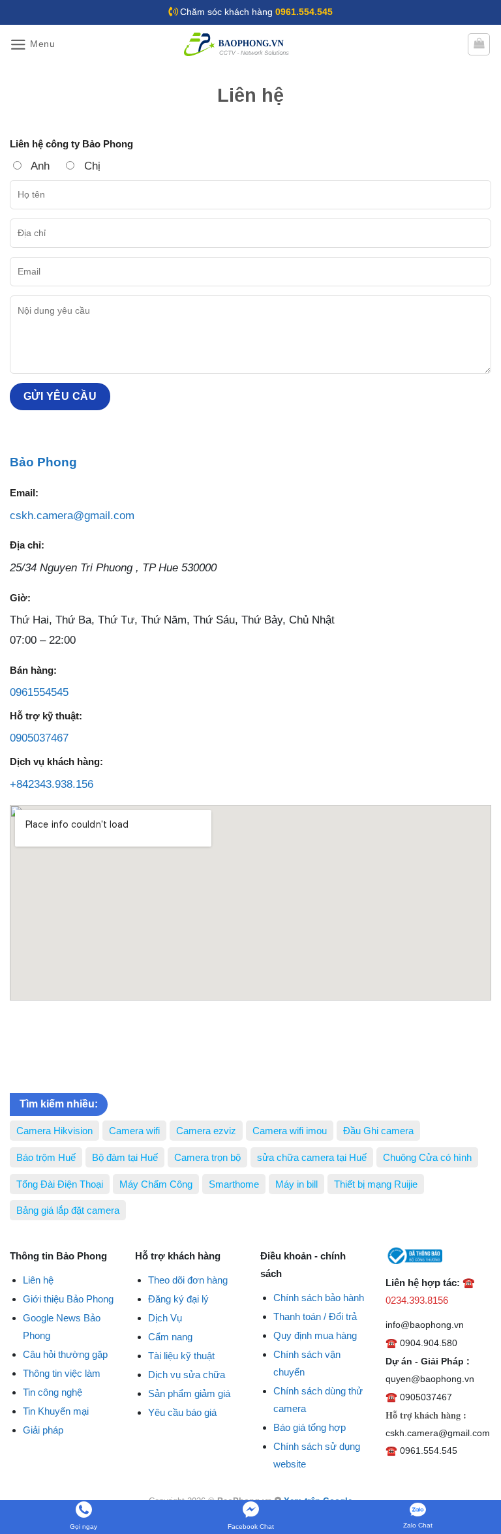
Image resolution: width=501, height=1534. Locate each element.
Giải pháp (43, 1430)
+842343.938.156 (51, 784)
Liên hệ (38, 1280)
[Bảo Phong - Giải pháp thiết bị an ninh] (237, 44)
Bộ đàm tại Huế (125, 1157)
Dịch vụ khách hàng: (56, 761)
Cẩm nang (170, 1336)
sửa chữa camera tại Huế (312, 1157)
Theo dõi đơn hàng (188, 1280)
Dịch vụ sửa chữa (186, 1374)
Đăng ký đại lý (178, 1298)
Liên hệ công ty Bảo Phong (71, 143)
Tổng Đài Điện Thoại (59, 1184)
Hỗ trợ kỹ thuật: (46, 715)
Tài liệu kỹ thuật (181, 1355)
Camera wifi (134, 1130)
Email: (24, 492)
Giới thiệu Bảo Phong (68, 1298)
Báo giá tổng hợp (309, 1427)
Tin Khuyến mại (56, 1411)
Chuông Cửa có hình (427, 1157)
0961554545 (39, 692)
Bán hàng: (33, 670)
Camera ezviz (206, 1130)
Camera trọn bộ (207, 1157)
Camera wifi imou (289, 1130)
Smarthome (234, 1184)
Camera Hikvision (54, 1130)
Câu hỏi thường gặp (65, 1354)
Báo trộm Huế (46, 1157)
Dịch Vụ (165, 1317)
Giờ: (20, 597)
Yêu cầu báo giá (182, 1412)
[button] (32, 44)
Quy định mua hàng (315, 1335)
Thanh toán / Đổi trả (315, 1316)
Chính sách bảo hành (318, 1297)
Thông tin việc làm (61, 1373)
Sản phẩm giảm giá (189, 1393)
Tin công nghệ (52, 1392)
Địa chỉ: (27, 544)
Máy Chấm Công (155, 1184)
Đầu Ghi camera (378, 1130)
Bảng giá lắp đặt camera (67, 1210)
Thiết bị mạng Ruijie (376, 1184)
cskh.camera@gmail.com (72, 515)
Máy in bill (296, 1184)
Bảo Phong (43, 462)
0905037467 (39, 738)
